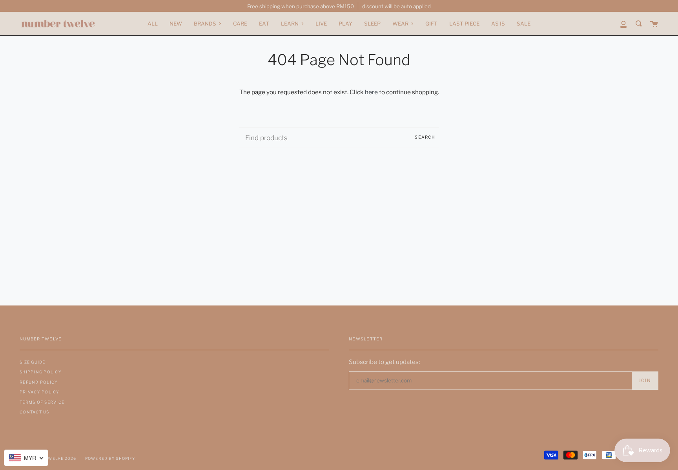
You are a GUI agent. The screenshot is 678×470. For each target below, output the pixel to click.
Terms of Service (42, 402)
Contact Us (34, 412)
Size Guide (33, 362)
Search (425, 137)
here (371, 92)
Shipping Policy (41, 371)
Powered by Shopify (110, 458)
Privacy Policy (40, 392)
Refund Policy (39, 382)
